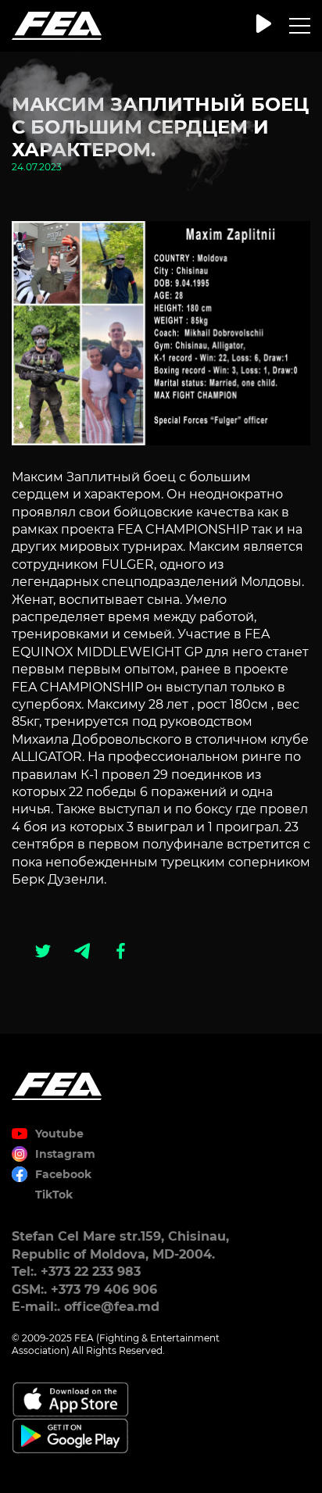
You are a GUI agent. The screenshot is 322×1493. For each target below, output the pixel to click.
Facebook (63, 1174)
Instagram (65, 1154)
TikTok (54, 1195)
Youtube (59, 1134)
